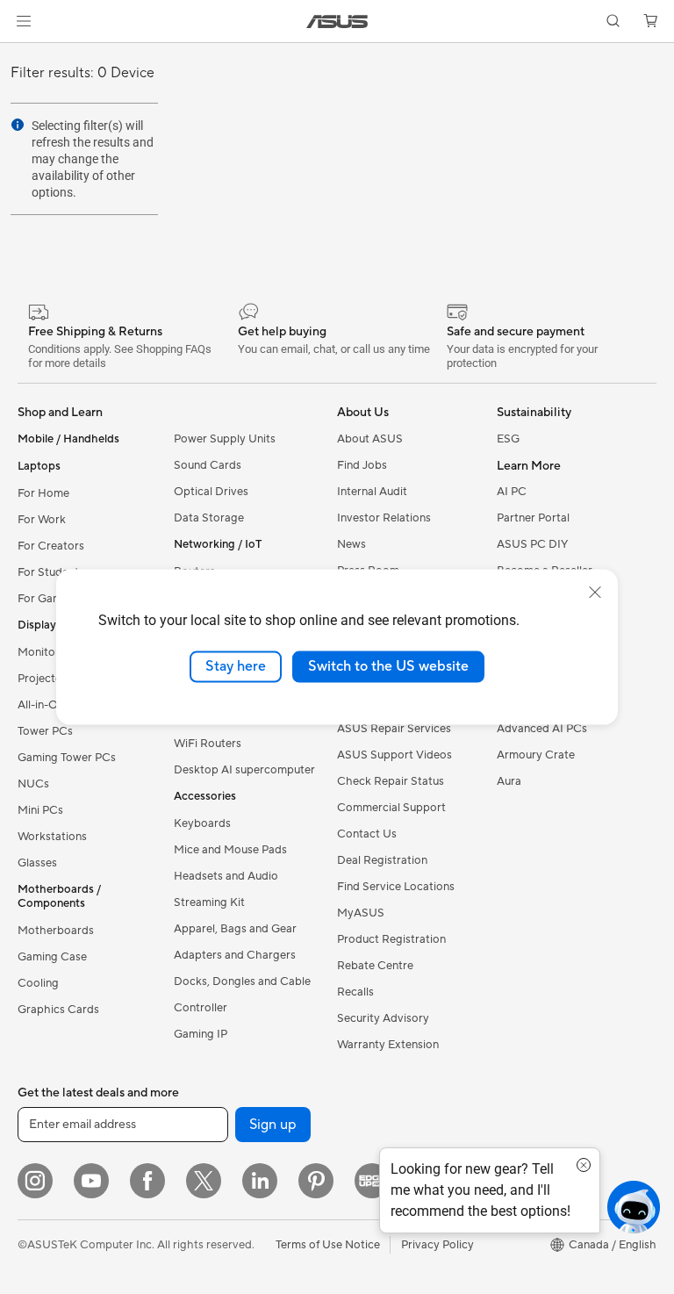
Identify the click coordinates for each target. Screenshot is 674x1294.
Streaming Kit (209, 902)
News (351, 544)
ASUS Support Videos (394, 755)
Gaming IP (200, 1034)
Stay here (235, 666)
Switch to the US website (388, 666)
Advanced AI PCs (542, 729)
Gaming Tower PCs (67, 758)
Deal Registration (382, 860)
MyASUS (360, 913)
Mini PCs (40, 810)
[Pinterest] (315, 1180)
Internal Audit (372, 492)
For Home (43, 493)
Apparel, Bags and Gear (235, 929)
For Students (51, 572)
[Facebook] (147, 1180)
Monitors (41, 652)
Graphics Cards (58, 1010)
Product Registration (391, 939)
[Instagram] (35, 1180)
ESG (508, 439)
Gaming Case (52, 957)
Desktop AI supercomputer (244, 770)
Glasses (37, 863)
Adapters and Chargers (235, 955)
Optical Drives (211, 492)
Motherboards (56, 931)
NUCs (33, 784)
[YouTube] (91, 1180)
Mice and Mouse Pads (230, 850)
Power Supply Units (225, 439)
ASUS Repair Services (394, 729)
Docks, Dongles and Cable (242, 981)
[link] (337, 21)
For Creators (51, 546)
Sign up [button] (273, 1124)
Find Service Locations (396, 887)
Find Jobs (362, 465)
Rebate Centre (375, 966)
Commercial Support (391, 808)
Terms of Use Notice (328, 1245)
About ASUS (370, 439)
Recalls (355, 992)
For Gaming (48, 599)
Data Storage (209, 518)
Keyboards (202, 823)
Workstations (52, 837)
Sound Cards (207, 465)
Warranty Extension (388, 1045)
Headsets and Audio (226, 876)
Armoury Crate (536, 755)
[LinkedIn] (259, 1180)
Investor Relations (384, 518)
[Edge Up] (372, 1180)
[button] (24, 21)
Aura (509, 781)
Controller (200, 1008)
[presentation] (18, 125)
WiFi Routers (207, 744)
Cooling (38, 983)
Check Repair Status (390, 781)
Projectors (45, 679)
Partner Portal (533, 518)
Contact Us (367, 834)
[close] (595, 593)
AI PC (512, 492)
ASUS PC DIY (532, 544)
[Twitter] (203, 1180)
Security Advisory (383, 1018)
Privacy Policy (437, 1245)
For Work (42, 520)
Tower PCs (45, 731)
